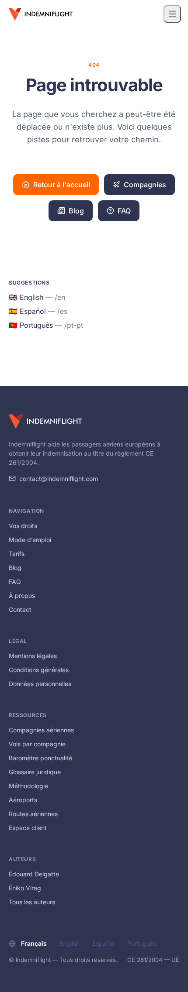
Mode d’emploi (30, 539)
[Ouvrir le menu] (172, 14)
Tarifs (16, 553)
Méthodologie (28, 785)
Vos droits (23, 525)
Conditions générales (39, 669)
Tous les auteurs (32, 902)
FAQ (124, 210)
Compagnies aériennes (41, 730)
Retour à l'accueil (61, 184)
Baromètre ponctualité (40, 758)
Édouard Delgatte (34, 874)
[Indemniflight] (45, 421)
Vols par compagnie (37, 744)
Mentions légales (33, 655)
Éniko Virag (25, 888)
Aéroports (23, 799)
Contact (20, 609)
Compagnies (145, 184)
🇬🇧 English (37, 297)
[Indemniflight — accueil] (41, 14)
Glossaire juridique (35, 772)
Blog (76, 210)
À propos (22, 595)
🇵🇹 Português (46, 325)
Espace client (28, 827)
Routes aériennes (33, 813)
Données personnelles (40, 683)
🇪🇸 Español (38, 311)
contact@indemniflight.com (58, 478)
